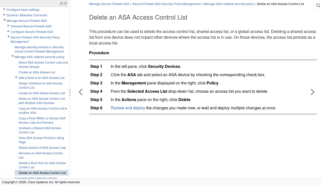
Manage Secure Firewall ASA (27, 20)
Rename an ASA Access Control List (41, 155)
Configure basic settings (23, 9)
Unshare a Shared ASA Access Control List (40, 130)
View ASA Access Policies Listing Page (41, 139)
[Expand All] (61, 3)
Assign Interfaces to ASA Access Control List (41, 85)
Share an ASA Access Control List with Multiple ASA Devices (42, 100)
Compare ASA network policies (36, 178)
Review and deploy (128, 108)
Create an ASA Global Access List (42, 93)
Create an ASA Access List (37, 72)
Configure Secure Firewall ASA (32, 31)
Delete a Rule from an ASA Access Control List (42, 165)
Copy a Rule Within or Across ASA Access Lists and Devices (42, 120)
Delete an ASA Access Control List (42, 172)
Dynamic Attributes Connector (27, 15)
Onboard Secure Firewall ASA (31, 26)
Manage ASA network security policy (39, 57)
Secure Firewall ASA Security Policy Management (35, 39)
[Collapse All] (65, 3)
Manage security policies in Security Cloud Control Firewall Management (39, 49)
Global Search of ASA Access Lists (42, 147)
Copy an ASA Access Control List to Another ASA (43, 110)
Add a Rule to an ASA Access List (41, 77)
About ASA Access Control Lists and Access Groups (43, 64)
